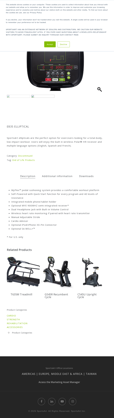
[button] (99, 61)
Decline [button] (63, 44)
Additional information (57, 176)
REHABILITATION (17, 323)
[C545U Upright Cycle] (90, 271)
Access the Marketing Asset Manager (59, 382)
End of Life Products (23, 160)
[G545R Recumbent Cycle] (57, 271)
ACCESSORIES (15, 327)
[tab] (27, 176)
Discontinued (25, 155)
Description (27, 176)
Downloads (86, 176)
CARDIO (11, 315)
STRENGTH (13, 319)
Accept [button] (50, 44)
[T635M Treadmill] (23, 271)
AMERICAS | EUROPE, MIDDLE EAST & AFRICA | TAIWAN (59, 374)
